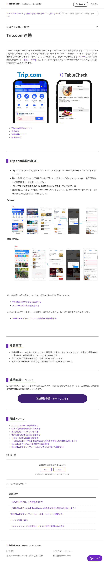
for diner (79, 4)
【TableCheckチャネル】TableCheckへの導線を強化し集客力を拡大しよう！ (44, 441)
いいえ (59, 469)
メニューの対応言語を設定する (25, 305)
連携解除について (19, 134)
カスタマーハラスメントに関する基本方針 (24, 556)
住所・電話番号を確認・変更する (26, 428)
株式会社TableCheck (62, 556)
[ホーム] (24, 4)
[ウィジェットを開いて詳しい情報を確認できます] (94, 558)
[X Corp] (11, 455)
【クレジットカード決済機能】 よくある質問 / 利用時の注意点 (37, 526)
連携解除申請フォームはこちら (52, 398)
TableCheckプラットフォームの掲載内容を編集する (34, 318)
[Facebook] (7, 455)
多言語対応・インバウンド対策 (25, 432)
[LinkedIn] (15, 455)
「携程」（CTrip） (30, 59)
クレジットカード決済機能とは (25, 425)
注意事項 (15, 131)
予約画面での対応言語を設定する (26, 302)
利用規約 (10, 551)
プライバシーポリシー (62, 551)
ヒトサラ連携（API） (19, 520)
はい (45, 469)
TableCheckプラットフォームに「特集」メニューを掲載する (36, 514)
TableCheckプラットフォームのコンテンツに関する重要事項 (38, 447)
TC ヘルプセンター (13, 14)
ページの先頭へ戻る (15, 484)
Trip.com (81, 56)
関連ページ (16, 137)
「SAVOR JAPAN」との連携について (26, 502)
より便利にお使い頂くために (34, 14)
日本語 (94, 4)
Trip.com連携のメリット (22, 128)
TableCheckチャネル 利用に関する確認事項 (30, 444)
